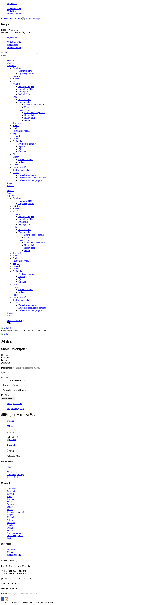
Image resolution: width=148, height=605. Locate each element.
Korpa (10, 552)
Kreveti (10, 494)
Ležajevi (11, 491)
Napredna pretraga (15, 474)
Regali (10, 514)
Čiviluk (11, 445)
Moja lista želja (14, 8)
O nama (10, 467)
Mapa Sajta (12, 472)
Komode (11, 517)
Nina (10, 426)
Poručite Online (14, 13)
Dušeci (10, 538)
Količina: (5, 395)
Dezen (4, 377)
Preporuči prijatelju (15, 408)
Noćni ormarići (14, 533)
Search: (4, 52)
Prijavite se (12, 3)
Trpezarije (11, 504)
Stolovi (10, 507)
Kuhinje (10, 499)
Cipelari (10, 525)
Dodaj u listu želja (15, 403)
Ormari (10, 527)
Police (10, 530)
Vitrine (10, 520)
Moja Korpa (12, 11)
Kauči (9, 496)
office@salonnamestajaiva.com (22, 593)
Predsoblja (11, 522)
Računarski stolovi (15, 512)
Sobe (9, 501)
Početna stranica (14, 320)
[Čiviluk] (11, 439)
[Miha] (4, 334)
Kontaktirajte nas (14, 477)
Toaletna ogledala (15, 535)
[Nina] (10, 421)
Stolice (10, 509)
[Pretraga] (37, 53)
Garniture (11, 488)
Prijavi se (11, 549)
